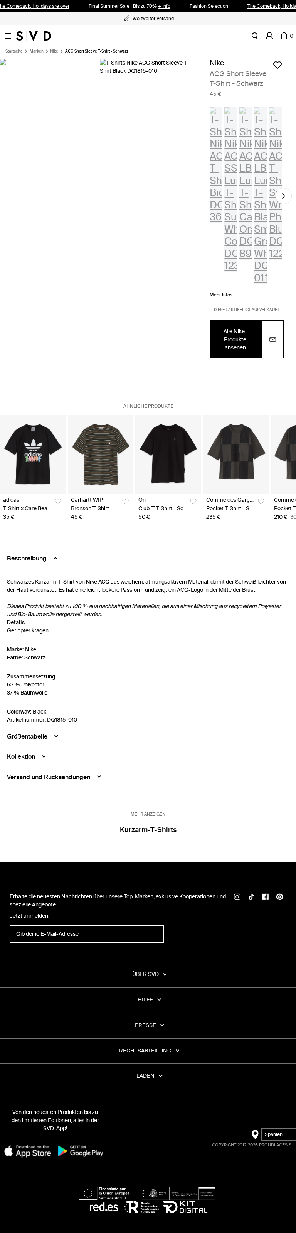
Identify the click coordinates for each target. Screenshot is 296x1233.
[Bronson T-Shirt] (101, 454)
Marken (37, 51)
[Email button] (272, 339)
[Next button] (284, 196)
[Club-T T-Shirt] (168, 454)
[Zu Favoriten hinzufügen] (277, 65)
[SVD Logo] (33, 36)
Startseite (14, 51)
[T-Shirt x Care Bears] (33, 454)
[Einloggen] (269, 36)
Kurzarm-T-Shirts (148, 830)
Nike (54, 51)
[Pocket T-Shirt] (236, 454)
